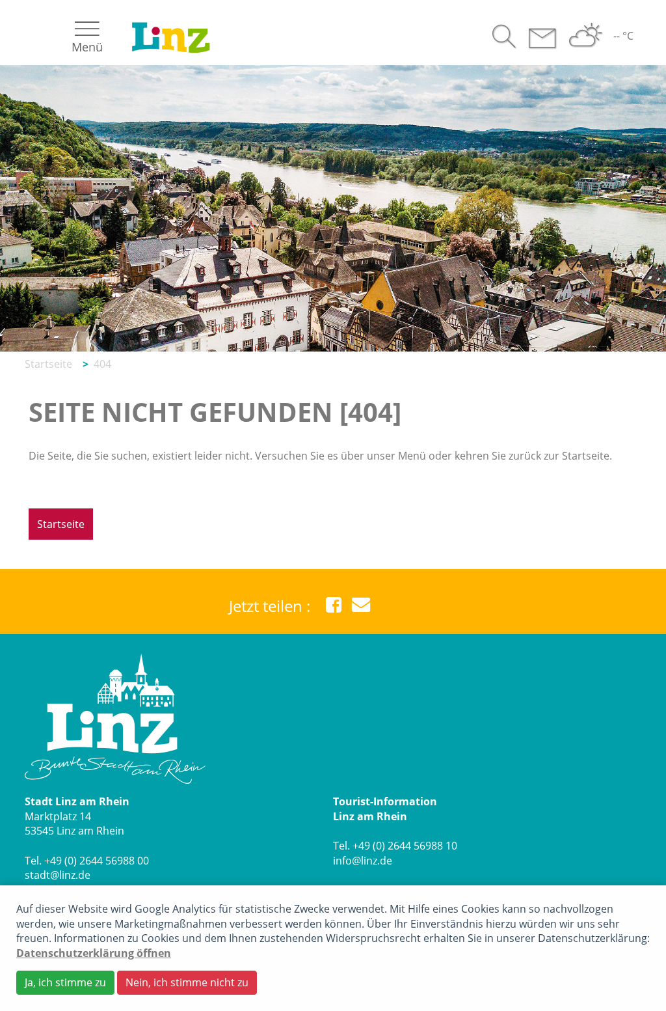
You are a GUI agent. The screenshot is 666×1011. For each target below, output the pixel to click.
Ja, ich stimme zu (65, 982)
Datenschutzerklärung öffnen (93, 953)
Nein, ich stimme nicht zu (187, 982)
